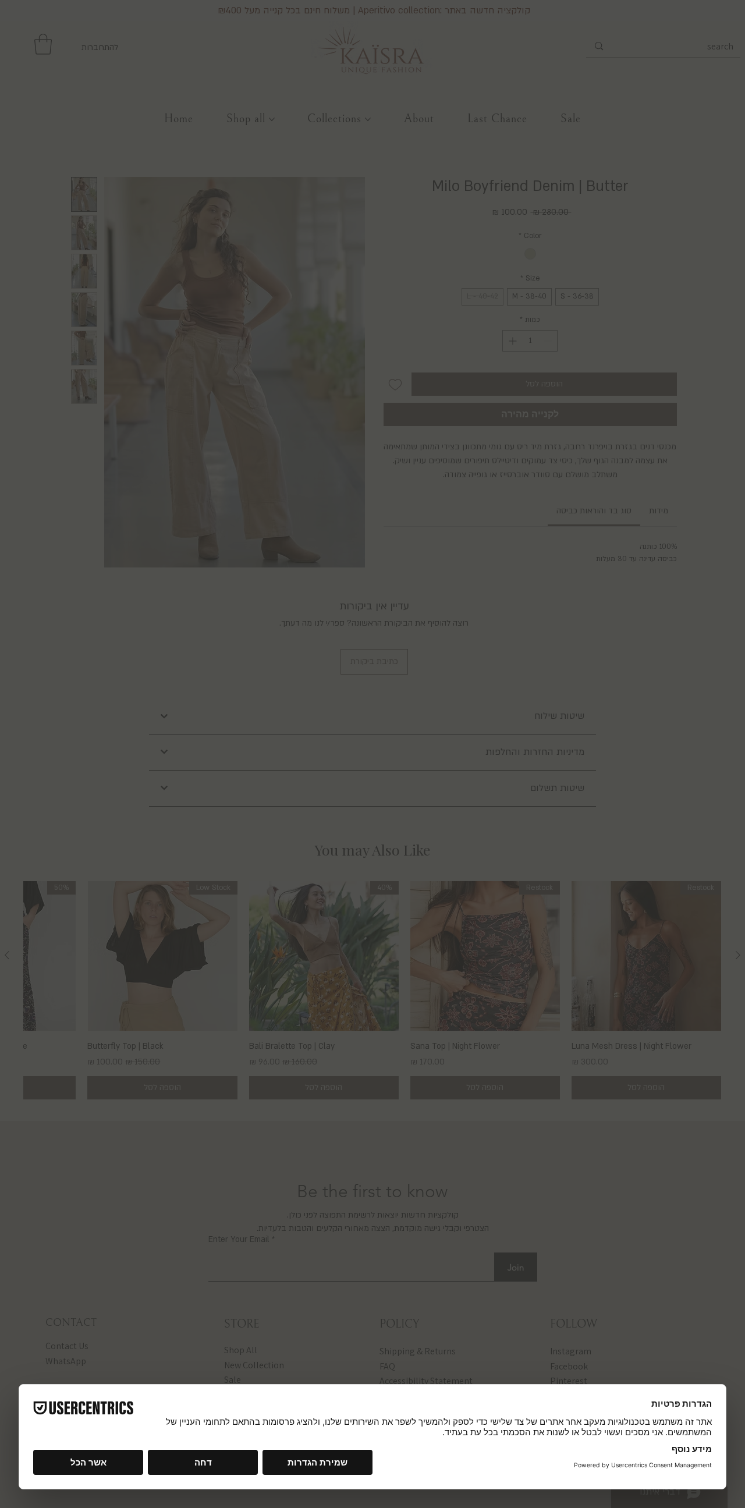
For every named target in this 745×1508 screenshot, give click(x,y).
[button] (478, 611)
